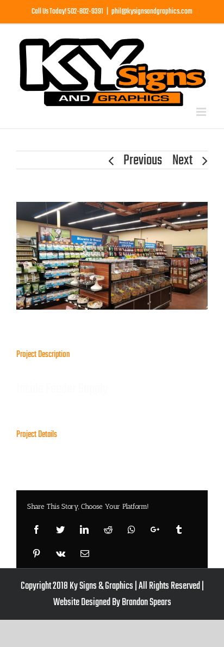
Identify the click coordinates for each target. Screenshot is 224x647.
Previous (142, 160)
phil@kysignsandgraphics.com (151, 11)
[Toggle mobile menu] (202, 112)
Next (182, 160)
